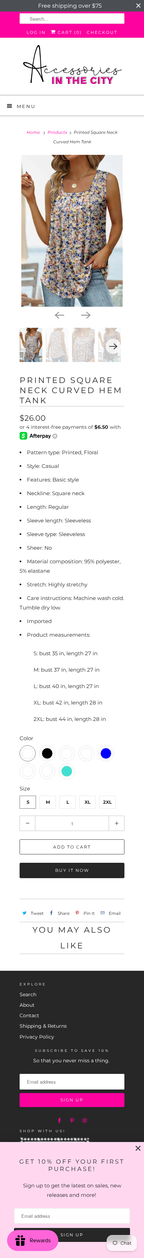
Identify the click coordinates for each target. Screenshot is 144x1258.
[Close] (138, 1148)
